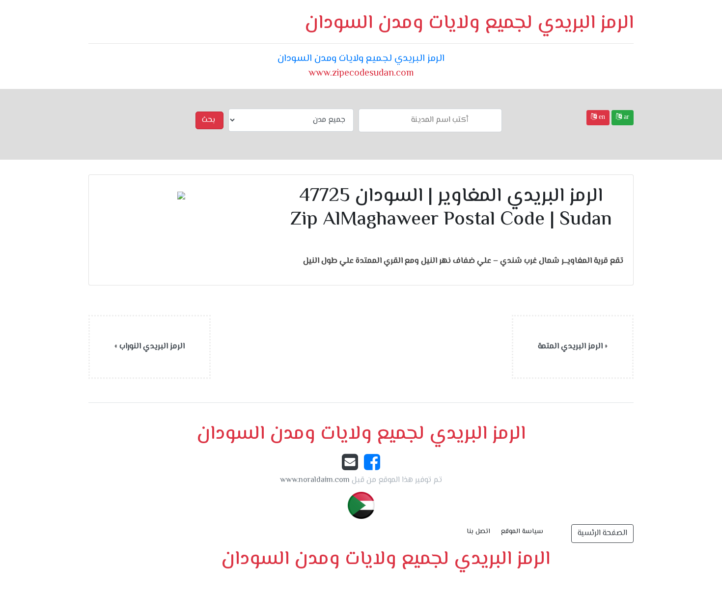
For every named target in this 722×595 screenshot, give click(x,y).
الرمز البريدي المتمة (570, 346)
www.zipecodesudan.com (361, 73)
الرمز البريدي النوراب (152, 346)
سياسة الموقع (522, 531)
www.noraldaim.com (315, 480)
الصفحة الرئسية (602, 533)
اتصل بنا (478, 531)
